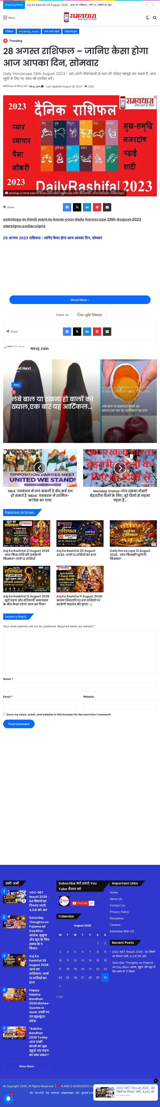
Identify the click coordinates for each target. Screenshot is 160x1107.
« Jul (59, 996)
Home (114, 892)
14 (90, 960)
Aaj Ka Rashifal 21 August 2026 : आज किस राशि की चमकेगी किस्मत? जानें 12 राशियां (26, 555)
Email (8, 696)
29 (97, 977)
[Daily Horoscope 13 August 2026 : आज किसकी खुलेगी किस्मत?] (133, 533)
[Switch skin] (147, 19)
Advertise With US (122, 931)
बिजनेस (114, 1092)
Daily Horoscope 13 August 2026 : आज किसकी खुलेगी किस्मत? (130, 555)
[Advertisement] (16, 793)
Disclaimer (117, 918)
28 (90, 977)
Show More (79, 300)
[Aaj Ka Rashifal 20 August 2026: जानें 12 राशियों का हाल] (80, 533)
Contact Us (117, 905)
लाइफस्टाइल (71, 31)
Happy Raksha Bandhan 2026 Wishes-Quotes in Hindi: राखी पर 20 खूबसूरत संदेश (39, 1005)
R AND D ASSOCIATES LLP (78, 1086)
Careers (115, 924)
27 (82, 977)
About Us (116, 899)
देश (47, 1092)
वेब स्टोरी (39, 1092)
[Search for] (155, 19)
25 (67, 977)
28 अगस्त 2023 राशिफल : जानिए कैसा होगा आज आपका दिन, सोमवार (52, 238)
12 (75, 960)
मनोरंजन (55, 1092)
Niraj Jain (34, 86)
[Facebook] (67, 207)
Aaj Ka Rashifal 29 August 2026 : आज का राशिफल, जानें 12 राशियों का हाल (69, 4)
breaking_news (29, 31)
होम (31, 1092)
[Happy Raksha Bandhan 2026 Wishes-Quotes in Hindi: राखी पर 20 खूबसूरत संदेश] (14, 994)
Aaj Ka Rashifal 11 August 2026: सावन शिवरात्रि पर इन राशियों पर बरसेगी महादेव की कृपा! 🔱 (79, 600)
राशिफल (9, 31)
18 (67, 969)
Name (8, 679)
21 (90, 969)
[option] (80, 401)
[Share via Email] (107, 207)
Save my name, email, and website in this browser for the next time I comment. (59, 714)
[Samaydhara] (80, 17)
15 (97, 960)
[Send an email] (42, 86)
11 (67, 960)
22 (97, 969)
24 (60, 977)
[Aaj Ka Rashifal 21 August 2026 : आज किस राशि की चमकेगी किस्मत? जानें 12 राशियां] (26, 533)
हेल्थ (107, 1092)
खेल (101, 1092)
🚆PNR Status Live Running (138, 1092)
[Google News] (89, 314)
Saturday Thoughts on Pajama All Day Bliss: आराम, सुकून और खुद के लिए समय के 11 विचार (39, 933)
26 (75, 977)
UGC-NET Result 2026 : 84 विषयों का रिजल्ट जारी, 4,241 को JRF (39, 901)
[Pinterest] (97, 207)
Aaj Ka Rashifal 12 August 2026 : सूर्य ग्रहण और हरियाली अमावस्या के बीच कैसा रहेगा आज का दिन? (26, 600)
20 (82, 969)
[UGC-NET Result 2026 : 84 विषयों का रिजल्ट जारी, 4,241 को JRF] (14, 896)
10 (60, 960)
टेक (77, 1092)
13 (82, 960)
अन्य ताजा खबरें (51, 31)
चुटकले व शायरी (89, 1092)
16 (105, 960)
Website (88, 696)
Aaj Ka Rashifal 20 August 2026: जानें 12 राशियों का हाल (76, 553)
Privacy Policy (119, 912)
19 (75, 969)
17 (60, 969)
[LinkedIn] (87, 207)
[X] (77, 207)
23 (105, 969)
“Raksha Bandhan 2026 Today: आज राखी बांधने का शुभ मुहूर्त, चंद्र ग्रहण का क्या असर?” (39, 1042)
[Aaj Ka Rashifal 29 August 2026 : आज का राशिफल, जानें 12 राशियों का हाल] (14, 960)
